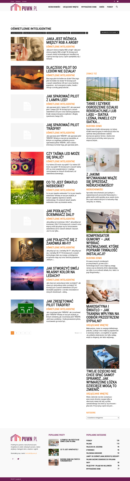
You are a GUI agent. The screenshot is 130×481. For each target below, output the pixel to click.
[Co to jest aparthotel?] (54, 452)
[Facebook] (114, 1)
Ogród (101, 7)
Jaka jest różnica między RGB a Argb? (62, 41)
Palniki (89, 444)
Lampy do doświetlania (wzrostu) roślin (34, 33)
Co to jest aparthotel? (69, 449)
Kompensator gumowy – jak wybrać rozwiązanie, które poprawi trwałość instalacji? (102, 245)
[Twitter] (117, 1)
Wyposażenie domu (88, 7)
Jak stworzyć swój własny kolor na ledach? (62, 272)
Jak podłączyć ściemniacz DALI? (60, 213)
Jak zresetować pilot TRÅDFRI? (59, 303)
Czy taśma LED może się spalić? (63, 155)
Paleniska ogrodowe (94, 453)
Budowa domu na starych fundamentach (70, 460)
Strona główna (15, 25)
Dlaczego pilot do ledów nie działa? (61, 69)
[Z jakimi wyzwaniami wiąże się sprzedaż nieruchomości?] (102, 160)
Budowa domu (94, 126)
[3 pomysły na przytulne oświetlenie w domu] (54, 442)
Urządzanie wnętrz (71, 7)
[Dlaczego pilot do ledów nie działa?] (27, 78)
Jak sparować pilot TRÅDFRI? (62, 127)
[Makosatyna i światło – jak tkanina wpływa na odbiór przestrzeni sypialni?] (102, 292)
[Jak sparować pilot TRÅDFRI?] (27, 135)
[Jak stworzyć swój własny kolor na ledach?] (27, 278)
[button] (116, 6)
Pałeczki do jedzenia (94, 447)
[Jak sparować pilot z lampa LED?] (27, 106)
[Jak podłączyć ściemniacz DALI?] (27, 221)
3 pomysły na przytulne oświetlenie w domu (69, 440)
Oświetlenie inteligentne (60, 46)
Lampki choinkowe (17, 33)
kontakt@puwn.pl (31, 453)
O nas (12, 1)
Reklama (18, 1)
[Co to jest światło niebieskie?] (27, 192)
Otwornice (90, 450)
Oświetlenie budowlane (78, 33)
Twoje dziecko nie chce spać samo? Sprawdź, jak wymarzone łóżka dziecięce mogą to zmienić (101, 380)
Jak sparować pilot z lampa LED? (62, 98)
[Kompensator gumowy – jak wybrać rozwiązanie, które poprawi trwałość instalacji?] (102, 221)
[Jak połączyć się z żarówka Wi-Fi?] (27, 250)
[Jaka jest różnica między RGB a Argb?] (27, 49)
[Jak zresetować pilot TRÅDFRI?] (27, 311)
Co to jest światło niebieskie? (61, 184)
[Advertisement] (65, 18)
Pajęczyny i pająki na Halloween (99, 466)
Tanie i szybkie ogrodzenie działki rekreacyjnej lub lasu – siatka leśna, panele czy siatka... (102, 112)
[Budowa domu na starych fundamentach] (54, 462)
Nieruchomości (54, 7)
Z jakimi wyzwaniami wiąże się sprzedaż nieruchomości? (101, 179)
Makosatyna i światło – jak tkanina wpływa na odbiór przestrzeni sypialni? (102, 313)
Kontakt (24, 1)
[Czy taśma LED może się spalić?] (27, 164)
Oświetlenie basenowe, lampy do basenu (58, 33)
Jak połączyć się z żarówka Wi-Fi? (61, 241)
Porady (110, 7)
